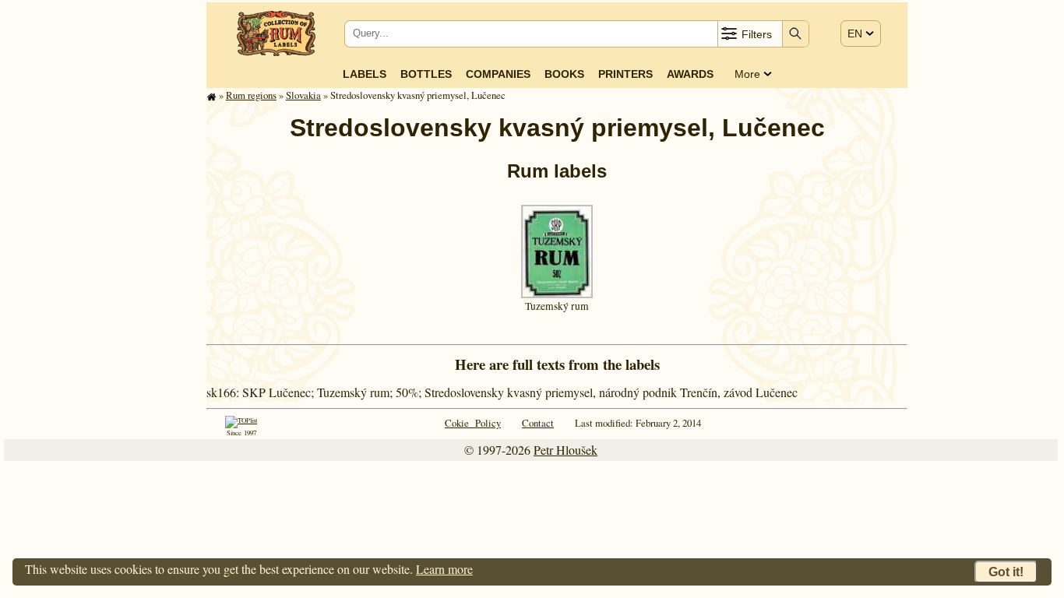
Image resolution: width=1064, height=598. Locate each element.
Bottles (426, 74)
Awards (690, 74)
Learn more (444, 569)
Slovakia (303, 95)
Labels (364, 74)
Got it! (1005, 572)
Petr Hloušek (565, 449)
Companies (498, 74)
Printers (625, 74)
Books (564, 74)
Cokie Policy (473, 423)
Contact (538, 423)
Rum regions (251, 95)
